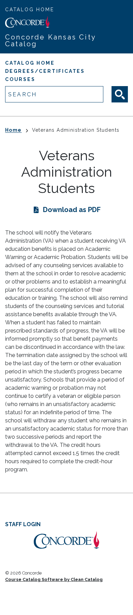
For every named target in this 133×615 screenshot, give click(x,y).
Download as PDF (72, 210)
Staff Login (23, 524)
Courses (20, 79)
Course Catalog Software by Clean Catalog (54, 579)
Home (13, 130)
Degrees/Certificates (45, 71)
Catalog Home (29, 9)
